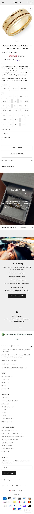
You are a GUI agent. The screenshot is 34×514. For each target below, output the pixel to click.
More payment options (17, 154)
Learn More (19, 198)
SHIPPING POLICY (7, 443)
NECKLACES (5, 380)
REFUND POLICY (7, 422)
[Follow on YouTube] (17, 485)
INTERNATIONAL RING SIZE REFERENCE (13, 437)
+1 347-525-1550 (19, 273)
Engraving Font (6, 129)
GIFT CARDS (5, 389)
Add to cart (17, 148)
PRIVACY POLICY (7, 446)
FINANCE (4, 410)
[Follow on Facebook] (3, 485)
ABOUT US (5, 404)
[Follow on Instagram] (7, 485)
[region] (17, 317)
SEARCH (4, 413)
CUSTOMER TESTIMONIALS (10, 401)
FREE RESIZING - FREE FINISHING (12, 434)
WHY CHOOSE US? (7, 407)
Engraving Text (6, 137)
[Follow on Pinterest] (12, 485)
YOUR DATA (5, 452)
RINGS (4, 386)
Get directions (17, 296)
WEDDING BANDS (7, 377)
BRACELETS (5, 383)
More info (17, 339)
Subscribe (8, 473)
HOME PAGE (5, 398)
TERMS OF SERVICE (8, 419)
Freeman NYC (14, 480)
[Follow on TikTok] (21, 485)
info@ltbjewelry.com (19, 276)
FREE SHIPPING (9, 227)
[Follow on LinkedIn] (26, 485)
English (21, 490)
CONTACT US (6, 416)
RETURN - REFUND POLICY (10, 440)
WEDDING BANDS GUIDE (9, 431)
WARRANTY (23, 227)
